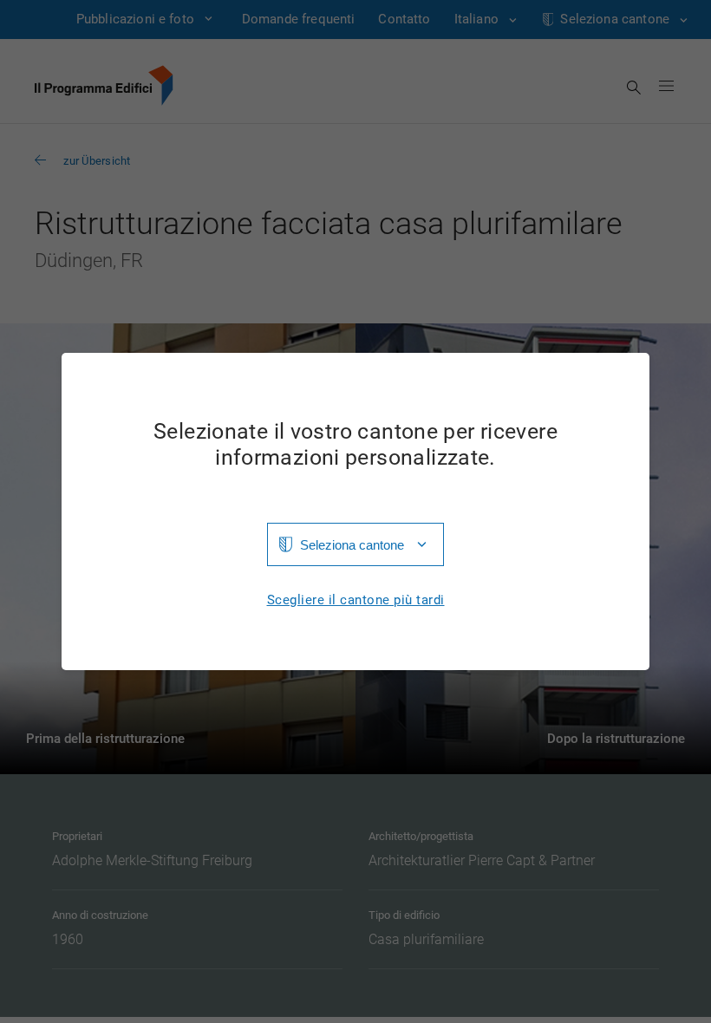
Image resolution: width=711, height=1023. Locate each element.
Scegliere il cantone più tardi (356, 600)
